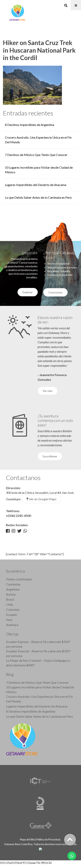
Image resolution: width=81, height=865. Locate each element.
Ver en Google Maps (42, 499)
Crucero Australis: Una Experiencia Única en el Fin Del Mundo (39, 699)
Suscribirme (50, 456)
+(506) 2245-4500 (18, 515)
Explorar (28, 292)
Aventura (12, 625)
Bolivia (11, 594)
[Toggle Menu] (76, 5)
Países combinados (19, 579)
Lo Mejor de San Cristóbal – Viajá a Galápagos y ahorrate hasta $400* (38, 663)
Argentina (12, 589)
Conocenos (55, 292)
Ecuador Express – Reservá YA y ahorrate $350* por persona (38, 644)
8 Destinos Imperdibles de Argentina (29, 125)
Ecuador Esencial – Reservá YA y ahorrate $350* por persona (38, 653)
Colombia (12, 609)
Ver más (47, 390)
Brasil (10, 599)
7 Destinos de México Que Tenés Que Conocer (36, 155)
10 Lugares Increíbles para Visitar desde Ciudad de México (40, 689)
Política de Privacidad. (49, 839)
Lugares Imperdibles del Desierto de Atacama (35, 185)
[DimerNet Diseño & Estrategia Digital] (40, 848)
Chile (9, 604)
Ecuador (11, 614)
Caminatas (13, 584)
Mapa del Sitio (27, 839)
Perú (9, 620)
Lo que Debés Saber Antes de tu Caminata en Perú (38, 197)
